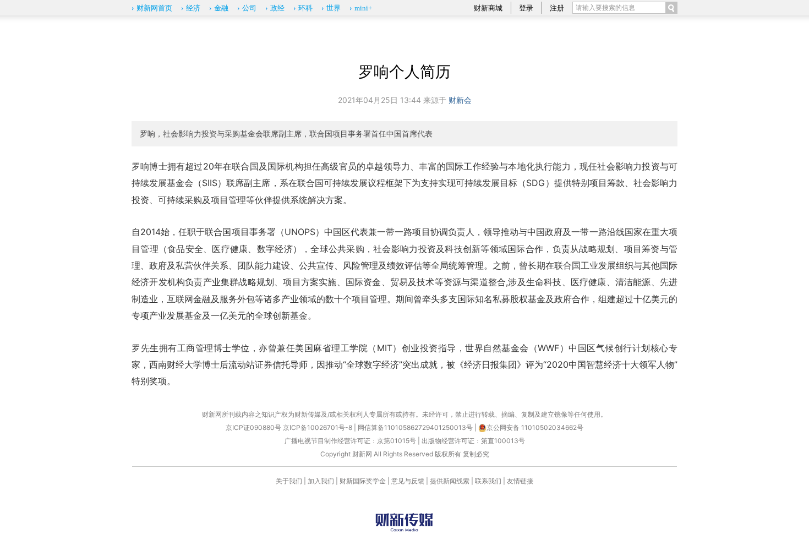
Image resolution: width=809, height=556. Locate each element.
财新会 (460, 100)
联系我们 (488, 481)
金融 (221, 8)
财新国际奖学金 (363, 481)
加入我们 (321, 481)
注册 (557, 7)
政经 (277, 8)
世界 (333, 8)
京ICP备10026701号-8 (318, 427)
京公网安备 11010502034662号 (535, 427)
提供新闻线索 (449, 481)
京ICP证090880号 (253, 427)
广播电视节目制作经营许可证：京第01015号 (350, 441)
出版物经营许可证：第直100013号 (473, 441)
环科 (305, 8)
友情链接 (520, 481)
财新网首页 (154, 8)
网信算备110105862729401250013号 (416, 427)
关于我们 (289, 481)
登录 (526, 7)
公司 (249, 8)
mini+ (363, 8)
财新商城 (488, 7)
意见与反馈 (407, 481)
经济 (193, 8)
